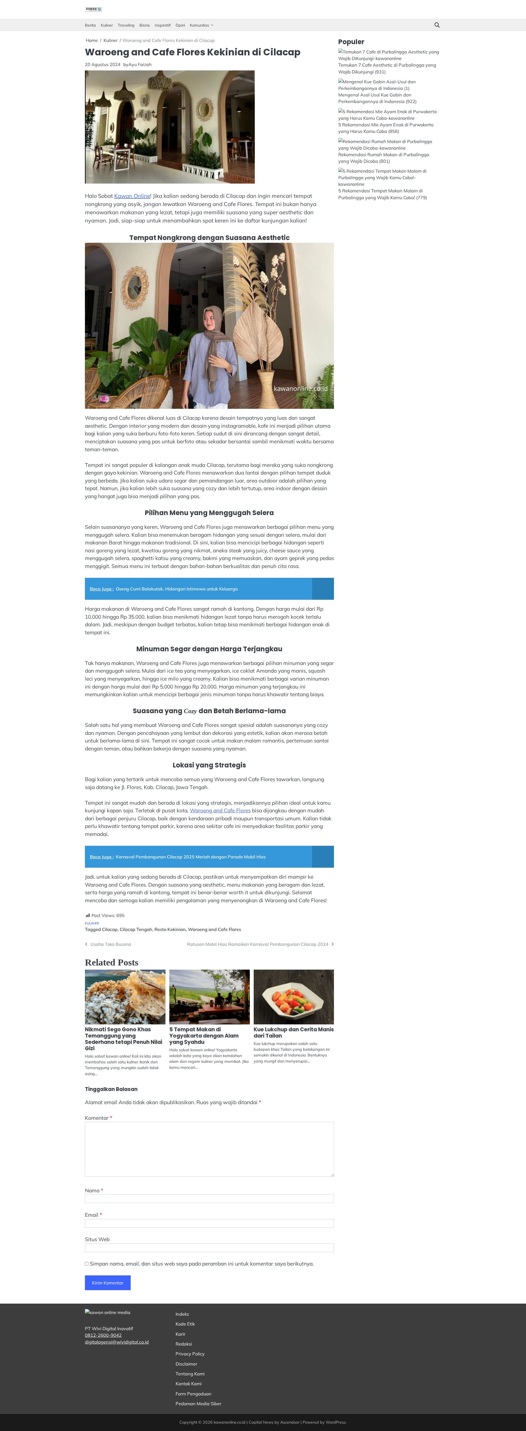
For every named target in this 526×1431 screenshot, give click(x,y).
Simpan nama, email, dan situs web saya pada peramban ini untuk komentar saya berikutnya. (202, 1263)
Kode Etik (185, 1324)
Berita (90, 25)
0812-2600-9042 (103, 1335)
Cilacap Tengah (136, 929)
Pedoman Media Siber (198, 1403)
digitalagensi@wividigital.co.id (117, 1342)
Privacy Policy (190, 1353)
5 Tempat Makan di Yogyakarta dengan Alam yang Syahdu (204, 1036)
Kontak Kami (189, 1383)
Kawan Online (132, 195)
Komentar (98, 1118)
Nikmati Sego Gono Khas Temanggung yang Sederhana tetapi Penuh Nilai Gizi (123, 1039)
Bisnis (144, 25)
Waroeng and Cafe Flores (220, 810)
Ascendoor (289, 1422)
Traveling (126, 25)
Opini (180, 25)
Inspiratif (163, 25)
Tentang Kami (190, 1373)
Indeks (182, 1314)
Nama (94, 1190)
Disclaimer (186, 1364)
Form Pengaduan (193, 1393)
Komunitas (199, 25)
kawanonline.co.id (229, 1422)
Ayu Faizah (139, 64)
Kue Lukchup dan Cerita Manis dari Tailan (294, 1032)
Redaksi (184, 1344)
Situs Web (97, 1239)
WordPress (336, 1422)
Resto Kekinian (170, 929)
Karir (180, 1334)
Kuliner (107, 25)
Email (93, 1215)
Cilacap (110, 929)
